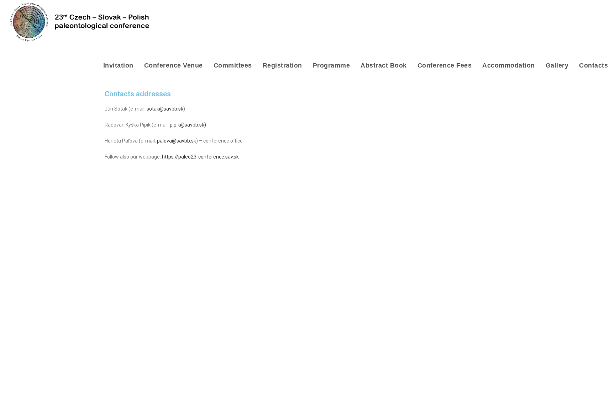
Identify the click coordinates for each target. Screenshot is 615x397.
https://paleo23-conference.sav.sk (200, 157)
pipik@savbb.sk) (188, 125)
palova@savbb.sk (176, 141)
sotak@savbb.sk (165, 109)
